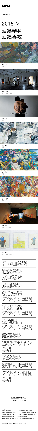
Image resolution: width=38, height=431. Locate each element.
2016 (8, 23)
